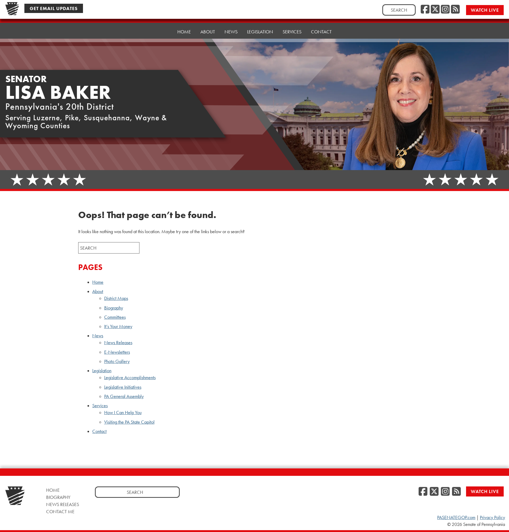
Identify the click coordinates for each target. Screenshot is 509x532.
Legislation (101, 371)
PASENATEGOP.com (456, 517)
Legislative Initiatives (122, 387)
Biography (113, 308)
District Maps (116, 298)
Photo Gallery (117, 361)
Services (100, 406)
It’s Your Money (118, 326)
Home (184, 32)
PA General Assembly (124, 396)
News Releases (118, 342)
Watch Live (485, 10)
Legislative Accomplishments (130, 377)
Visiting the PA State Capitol (129, 422)
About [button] (207, 32)
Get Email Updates (54, 8)
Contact (321, 32)
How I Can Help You (123, 412)
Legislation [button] (260, 32)
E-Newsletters (117, 352)
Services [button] (292, 32)
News (97, 336)
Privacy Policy (492, 517)
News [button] (231, 32)
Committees (115, 317)
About (97, 291)
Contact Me (60, 511)
